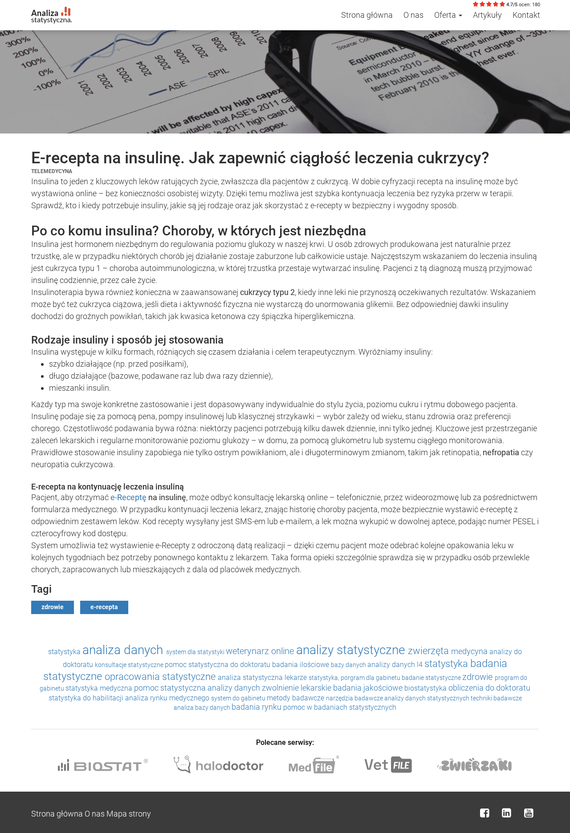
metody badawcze (296, 698)
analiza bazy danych (203, 707)
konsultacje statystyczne (130, 664)
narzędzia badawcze (355, 698)
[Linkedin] (506, 813)
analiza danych (124, 650)
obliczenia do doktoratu (489, 687)
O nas (413, 15)
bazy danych (349, 664)
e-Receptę (129, 497)
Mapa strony (128, 813)
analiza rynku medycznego (168, 698)
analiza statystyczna (251, 677)
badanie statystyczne (432, 677)
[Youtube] (528, 813)
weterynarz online (261, 651)
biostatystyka (426, 688)
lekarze (297, 677)
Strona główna (367, 15)
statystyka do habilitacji (87, 698)
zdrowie (52, 607)
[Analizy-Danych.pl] (51, 11)
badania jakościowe (368, 687)
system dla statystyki (196, 651)
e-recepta (104, 607)
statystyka (65, 651)
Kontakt (526, 15)
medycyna (470, 651)
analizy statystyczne (352, 650)
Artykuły (487, 15)
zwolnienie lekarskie (297, 687)
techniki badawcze (496, 698)
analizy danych (392, 664)
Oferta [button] (446, 15)
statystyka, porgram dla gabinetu (355, 677)
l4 (420, 664)
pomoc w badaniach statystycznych (339, 707)
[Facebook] (484, 813)
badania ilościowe (301, 664)
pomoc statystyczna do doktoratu (218, 664)
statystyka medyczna (99, 688)
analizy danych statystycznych (427, 698)
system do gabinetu (239, 698)
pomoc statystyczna (171, 687)
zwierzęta (429, 650)
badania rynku (257, 707)
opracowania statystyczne (161, 676)
